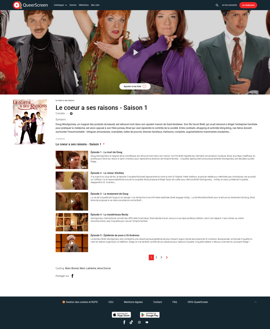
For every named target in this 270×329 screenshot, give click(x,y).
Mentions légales (133, 302)
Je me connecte (229, 5)
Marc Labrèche (88, 268)
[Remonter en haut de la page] (255, 302)
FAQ (174, 302)
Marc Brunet (72, 268)
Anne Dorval (104, 268)
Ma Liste (95, 5)
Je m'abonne (248, 5)
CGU (110, 302)
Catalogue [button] (59, 5)
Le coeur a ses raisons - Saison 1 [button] (79, 144)
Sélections (84, 5)
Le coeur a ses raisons (65, 100)
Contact (157, 302)
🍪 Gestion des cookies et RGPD (80, 302)
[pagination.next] (167, 257)
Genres (72, 5)
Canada (60, 113)
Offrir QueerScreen (198, 302)
